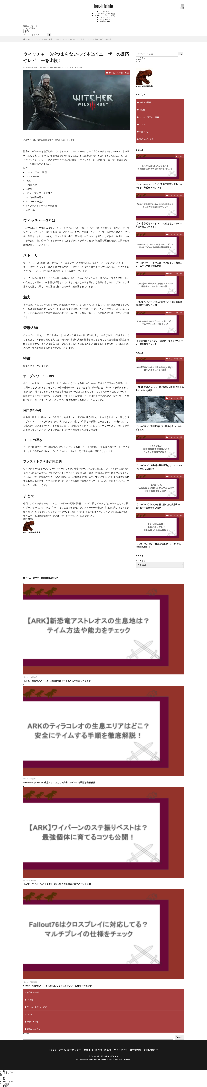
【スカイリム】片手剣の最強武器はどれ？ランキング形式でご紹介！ (159, 467)
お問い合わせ (151, 1049)
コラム (142, 124)
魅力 (29, 180)
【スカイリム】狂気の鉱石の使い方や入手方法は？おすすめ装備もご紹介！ (158, 506)
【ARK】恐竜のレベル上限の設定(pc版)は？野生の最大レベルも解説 (160, 389)
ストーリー (32, 176)
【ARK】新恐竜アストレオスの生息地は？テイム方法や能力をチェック (159, 225)
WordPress (124, 1059)
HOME (28, 39)
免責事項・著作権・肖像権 (97, 1049)
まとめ (30, 209)
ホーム (8, 1071)
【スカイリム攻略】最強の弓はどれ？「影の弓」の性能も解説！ (159, 545)
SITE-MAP (105, 19)
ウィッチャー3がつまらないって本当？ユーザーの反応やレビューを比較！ (84, 39)
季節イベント (145, 131)
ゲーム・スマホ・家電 (105, 15)
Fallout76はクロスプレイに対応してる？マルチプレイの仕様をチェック (159, 342)
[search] (49, 34)
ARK (27, 30)
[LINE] (4, 1079)
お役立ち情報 (145, 102)
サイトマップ (120, 1049)
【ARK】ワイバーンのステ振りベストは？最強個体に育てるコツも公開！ (159, 303)
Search (26, 1033)
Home (52, 1049)
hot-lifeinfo (103, 6)
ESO (27, 32)
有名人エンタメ (146, 139)
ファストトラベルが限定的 (41, 205)
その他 (142, 109)
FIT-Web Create (98, 1059)
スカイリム (105, 11)
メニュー (9, 1081)
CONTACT (105, 17)
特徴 (29, 189)
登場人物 (31, 184)
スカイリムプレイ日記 (105, 13)
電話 (7, 1083)
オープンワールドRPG (39, 193)
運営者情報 (105, 21)
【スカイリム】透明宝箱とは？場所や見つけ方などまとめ (159, 428)
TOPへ (8, 1086)
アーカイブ (140, 561)
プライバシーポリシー (70, 1049)
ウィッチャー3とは (36, 172)
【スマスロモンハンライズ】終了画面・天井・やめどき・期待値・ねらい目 (159, 186)
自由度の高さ (34, 197)
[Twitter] (4, 1077)
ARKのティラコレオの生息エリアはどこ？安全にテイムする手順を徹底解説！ (159, 264)
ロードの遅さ (34, 201)
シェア (10, 1073)
